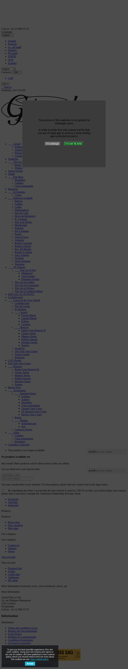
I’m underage (52, 143)
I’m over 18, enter (74, 143)
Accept (30, 663)
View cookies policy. (39, 659)
